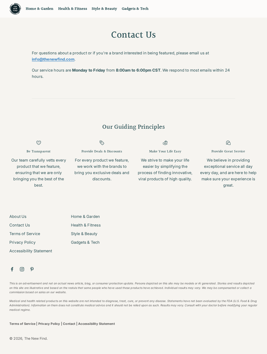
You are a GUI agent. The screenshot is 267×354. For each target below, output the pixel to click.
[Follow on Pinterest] (32, 269)
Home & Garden (40, 9)
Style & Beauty (104, 9)
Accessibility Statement (30, 251)
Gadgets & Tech (135, 9)
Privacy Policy (22, 242)
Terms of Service (24, 233)
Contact (69, 324)
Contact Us (19, 225)
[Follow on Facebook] (12, 269)
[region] (133, 164)
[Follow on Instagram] (22, 269)
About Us (18, 216)
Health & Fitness (72, 9)
